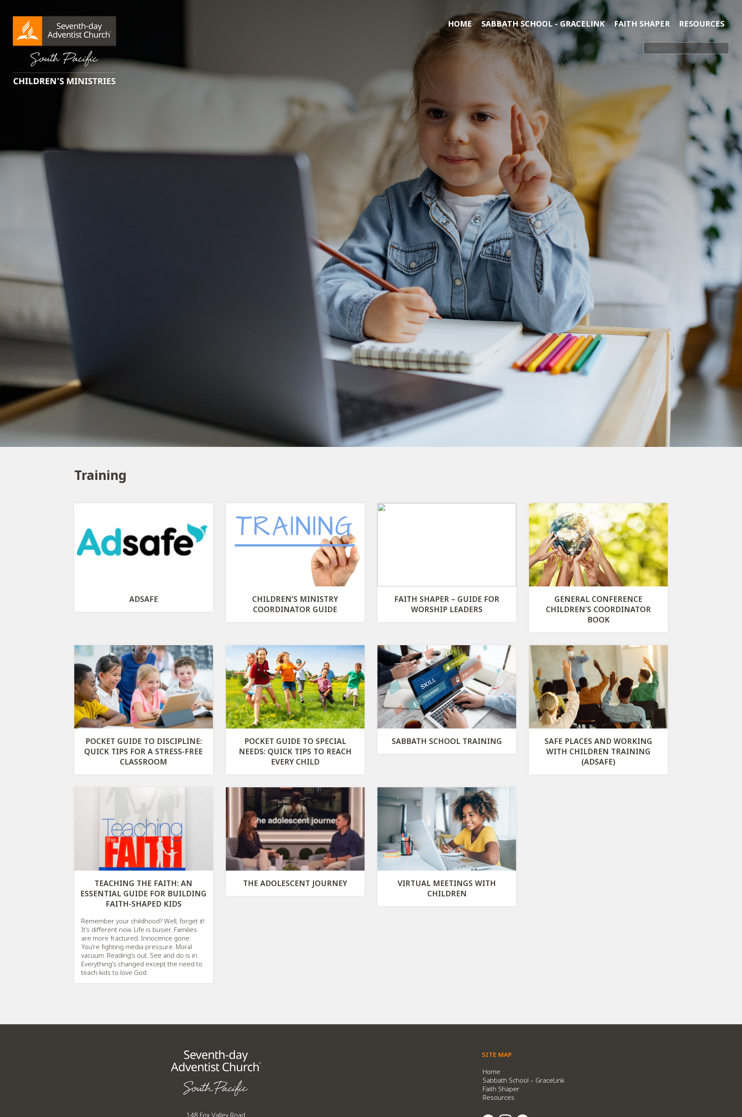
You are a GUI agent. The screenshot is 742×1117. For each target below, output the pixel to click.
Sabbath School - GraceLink (543, 23)
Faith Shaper (642, 23)
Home (460, 23)
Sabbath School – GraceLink (523, 1080)
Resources (701, 23)
